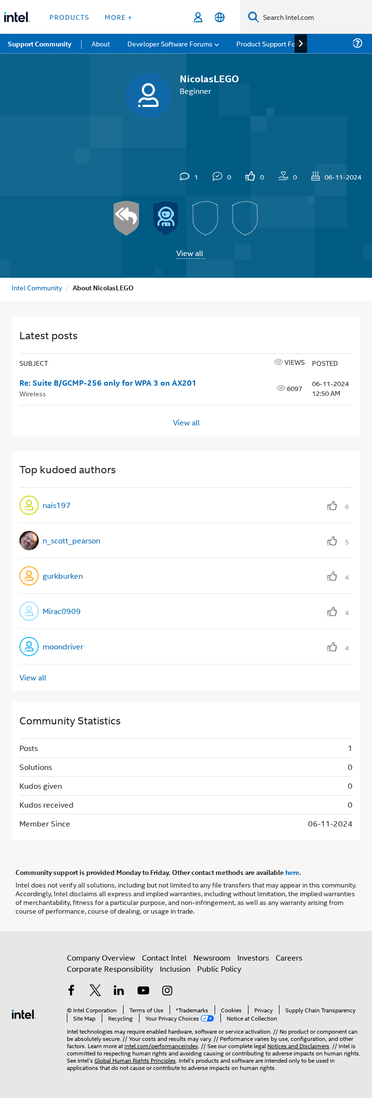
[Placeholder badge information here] (205, 218)
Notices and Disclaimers (298, 1045)
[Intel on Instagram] (167, 991)
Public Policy (219, 968)
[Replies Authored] (126, 218)
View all (189, 252)
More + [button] (118, 17)
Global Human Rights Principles (135, 1060)
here (292, 872)
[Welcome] (166, 218)
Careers (289, 957)
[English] (219, 17)
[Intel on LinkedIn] (119, 991)
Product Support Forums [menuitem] (273, 43)
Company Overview (101, 957)
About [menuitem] (101, 43)
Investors (253, 957)
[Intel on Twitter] (95, 991)
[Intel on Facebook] (71, 991)
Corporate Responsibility (110, 968)
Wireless (32, 393)
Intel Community (37, 287)
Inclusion (175, 968)
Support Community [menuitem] (39, 43)
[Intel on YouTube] (143, 991)
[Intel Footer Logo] (24, 1013)
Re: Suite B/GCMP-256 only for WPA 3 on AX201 (108, 382)
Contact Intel (164, 957)
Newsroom (212, 957)
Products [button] (69, 17)
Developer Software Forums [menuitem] (170, 43)
